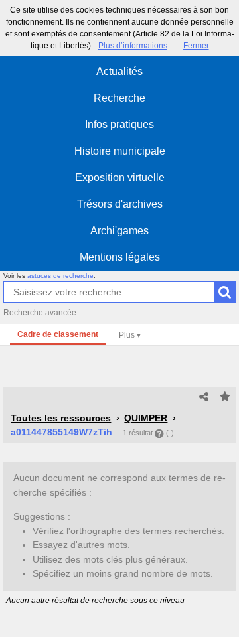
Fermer (196, 45)
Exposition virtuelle (120, 177)
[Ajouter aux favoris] (225, 397)
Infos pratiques (119, 124)
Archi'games (119, 230)
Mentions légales (120, 257)
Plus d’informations (132, 45)
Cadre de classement (57, 334)
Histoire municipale (119, 151)
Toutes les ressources (61, 418)
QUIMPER (145, 418)
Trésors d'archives (120, 204)
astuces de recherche (60, 275)
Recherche (119, 98)
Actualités (119, 71)
